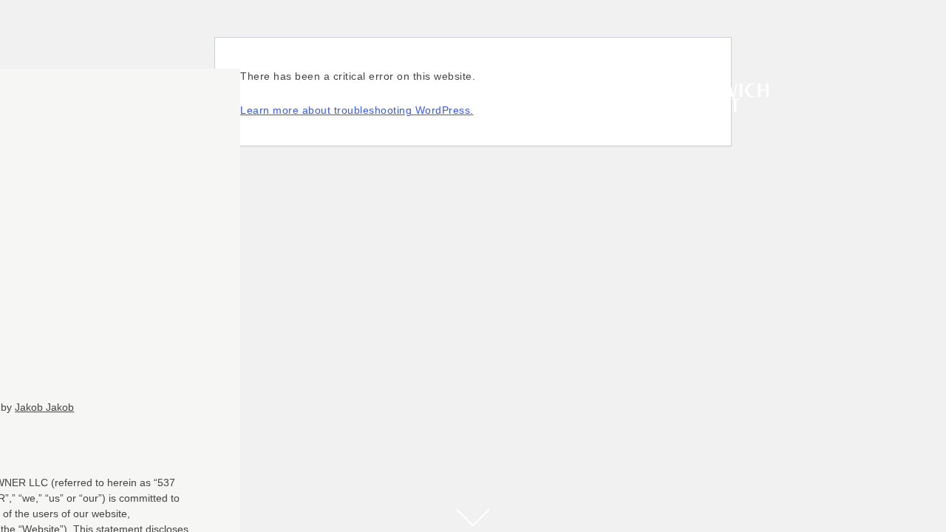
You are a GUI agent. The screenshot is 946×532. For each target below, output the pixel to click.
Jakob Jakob (44, 407)
